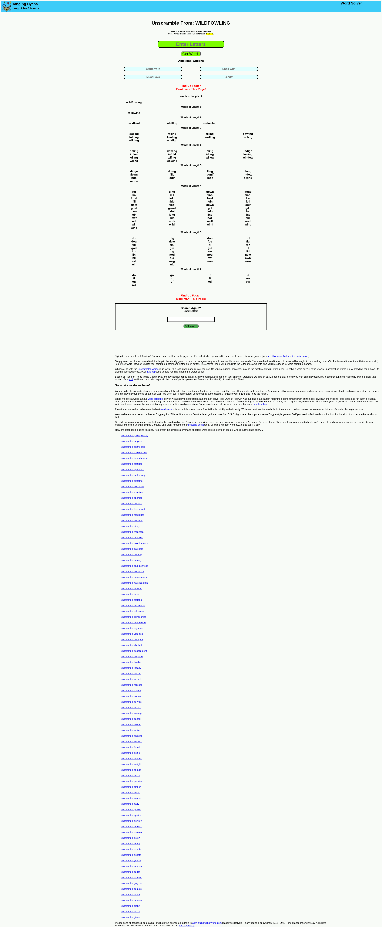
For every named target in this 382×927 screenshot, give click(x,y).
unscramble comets (131, 889)
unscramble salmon (131, 866)
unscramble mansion (132, 832)
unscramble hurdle (131, 662)
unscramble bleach (131, 707)
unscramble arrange (131, 713)
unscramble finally (130, 843)
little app (151, 371)
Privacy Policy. (186, 925)
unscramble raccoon (132, 685)
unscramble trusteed (132, 520)
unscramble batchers (132, 549)
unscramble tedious (131, 600)
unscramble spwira (131, 815)
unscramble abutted (131, 645)
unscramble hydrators (132, 469)
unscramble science (131, 741)
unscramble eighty (130, 906)
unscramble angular (131, 736)
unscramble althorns (132, 481)
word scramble (156, 399)
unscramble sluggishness (134, 566)
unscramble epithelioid (133, 447)
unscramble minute (131, 849)
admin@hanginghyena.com (207, 923)
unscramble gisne (130, 917)
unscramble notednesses (134, 543)
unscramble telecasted (133, 509)
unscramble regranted (132, 628)
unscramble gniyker (131, 883)
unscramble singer (131, 787)
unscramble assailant (132, 492)
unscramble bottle (130, 753)
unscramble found (130, 747)
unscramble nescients (132, 486)
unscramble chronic (131, 826)
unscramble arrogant (132, 639)
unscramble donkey (131, 821)
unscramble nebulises (132, 571)
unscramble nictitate (131, 588)
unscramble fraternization (134, 583)
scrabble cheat (196, 425)
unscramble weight (131, 764)
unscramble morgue (131, 877)
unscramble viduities (132, 634)
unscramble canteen (132, 900)
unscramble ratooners (132, 611)
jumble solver (260, 404)
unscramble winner (131, 798)
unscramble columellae (133, 622)
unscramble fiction (130, 792)
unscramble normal (131, 696)
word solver (166, 409)
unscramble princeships (133, 617)
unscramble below (130, 838)
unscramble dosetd (131, 855)
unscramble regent (131, 690)
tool (131, 379)
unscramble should (131, 770)
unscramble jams (130, 594)
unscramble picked (131, 809)
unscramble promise (132, 781)
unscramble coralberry (133, 605)
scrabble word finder (278, 356)
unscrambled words (148, 369)
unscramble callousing (133, 475)
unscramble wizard (131, 679)
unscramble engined (132, 656)
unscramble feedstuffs (132, 515)
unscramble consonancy (134, 577)
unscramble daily (130, 804)
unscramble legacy (131, 668)
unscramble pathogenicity (134, 435)
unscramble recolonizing (134, 452)
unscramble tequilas (131, 464)
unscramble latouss (131, 758)
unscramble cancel (131, 719)
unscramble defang (131, 560)
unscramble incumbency (134, 458)
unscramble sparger (131, 498)
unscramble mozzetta (132, 532)
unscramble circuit (130, 775)
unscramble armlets (131, 503)
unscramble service (131, 702)
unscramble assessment (134, 651)
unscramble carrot (130, 872)
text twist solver (300, 356)
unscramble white (130, 730)
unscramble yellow (131, 860)
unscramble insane (131, 673)
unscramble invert (130, 894)
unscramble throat (130, 911)
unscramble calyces (131, 441)
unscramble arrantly (131, 554)
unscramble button (131, 724)
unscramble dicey (130, 526)
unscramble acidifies (132, 537)
